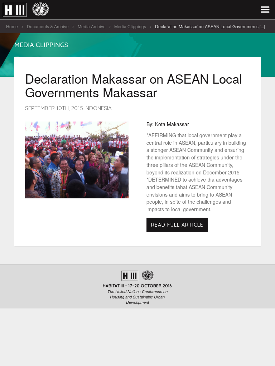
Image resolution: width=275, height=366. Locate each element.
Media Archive (92, 26)
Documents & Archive (48, 26)
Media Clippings (130, 26)
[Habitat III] (26, 10)
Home (12, 26)
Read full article (177, 225)
